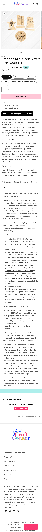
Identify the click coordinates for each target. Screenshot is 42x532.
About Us (7, 474)
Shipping (4, 70)
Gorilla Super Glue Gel (14, 273)
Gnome (31, 77)
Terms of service (16, 527)
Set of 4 (7, 77)
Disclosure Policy (10, 470)
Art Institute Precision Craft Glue (19, 271)
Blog (5, 479)
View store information (12, 108)
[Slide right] (25, 53)
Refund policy (18, 524)
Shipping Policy (10, 457)
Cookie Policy (9, 466)
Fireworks (19, 77)
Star (5, 81)
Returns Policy (9, 461)
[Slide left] (17, 53)
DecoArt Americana (27, 265)
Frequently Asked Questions (15, 452)
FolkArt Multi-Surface (14, 263)
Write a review (21, 409)
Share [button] (5, 188)
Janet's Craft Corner (20, 522)
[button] (4, 4)
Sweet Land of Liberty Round (23, 81)
